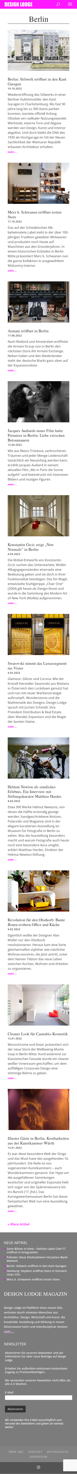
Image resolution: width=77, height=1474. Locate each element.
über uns (16, 1452)
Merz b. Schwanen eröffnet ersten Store (34, 214)
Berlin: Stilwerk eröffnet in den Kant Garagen (37, 81)
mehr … (12, 152)
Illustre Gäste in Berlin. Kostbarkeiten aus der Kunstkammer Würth (38, 1141)
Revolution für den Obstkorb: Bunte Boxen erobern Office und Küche (36, 922)
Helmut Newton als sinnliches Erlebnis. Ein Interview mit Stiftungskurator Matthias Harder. (35, 791)
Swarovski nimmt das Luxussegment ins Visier (37, 666)
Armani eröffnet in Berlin (28, 330)
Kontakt (35, 1452)
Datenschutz (58, 1452)
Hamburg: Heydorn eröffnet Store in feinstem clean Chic (37, 1272)
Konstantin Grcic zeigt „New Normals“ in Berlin (31, 547)
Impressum (38, 1457)
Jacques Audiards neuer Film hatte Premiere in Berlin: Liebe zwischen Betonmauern (36, 435)
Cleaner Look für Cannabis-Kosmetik (38, 1033)
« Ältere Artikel (18, 1224)
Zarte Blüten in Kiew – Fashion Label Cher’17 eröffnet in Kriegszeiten (36, 1250)
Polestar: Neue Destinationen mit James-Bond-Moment (37, 1259)
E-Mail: (9, 1392)
